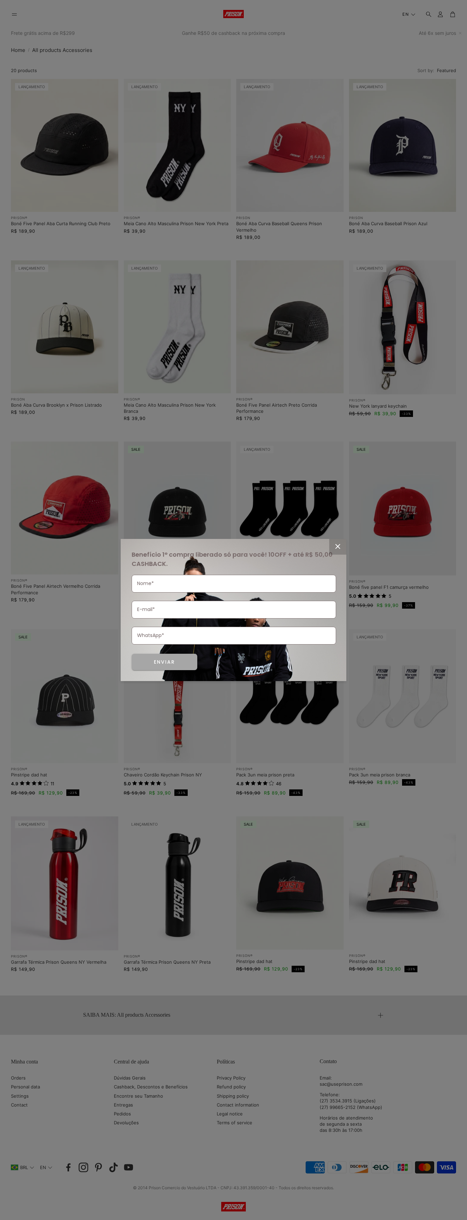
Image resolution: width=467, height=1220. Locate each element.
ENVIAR (164, 662)
